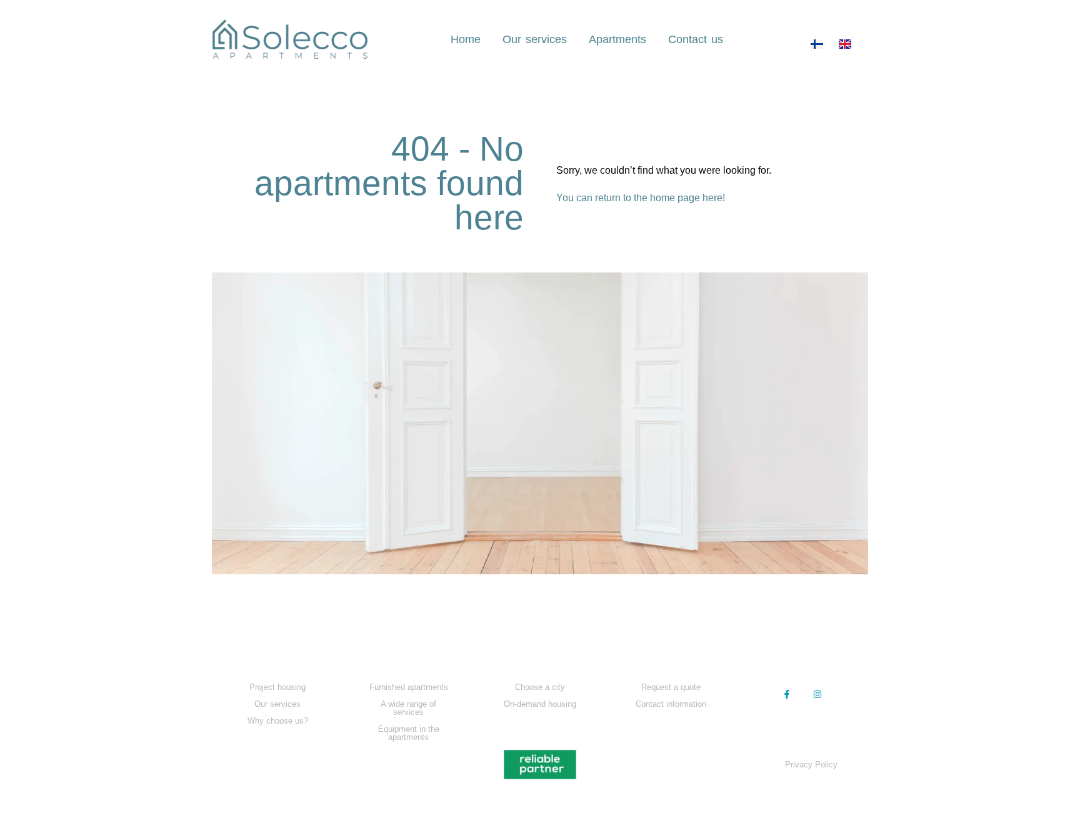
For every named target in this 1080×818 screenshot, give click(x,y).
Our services (534, 39)
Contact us (695, 39)
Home (466, 39)
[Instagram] (818, 694)
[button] (802, 656)
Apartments (617, 39)
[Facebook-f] (787, 694)
